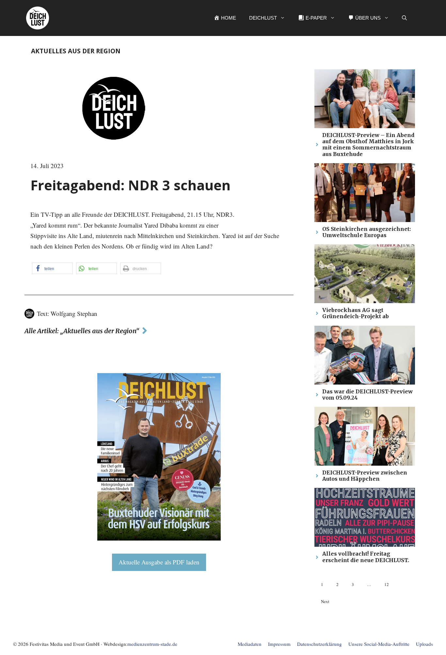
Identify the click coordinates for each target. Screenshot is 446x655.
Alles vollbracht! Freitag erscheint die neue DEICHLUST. (365, 556)
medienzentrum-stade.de (152, 644)
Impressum (279, 644)
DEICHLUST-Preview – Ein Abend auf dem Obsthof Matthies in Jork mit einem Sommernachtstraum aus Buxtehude (368, 144)
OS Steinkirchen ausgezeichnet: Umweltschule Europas (366, 232)
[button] (404, 18)
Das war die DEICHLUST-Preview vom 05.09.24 (367, 394)
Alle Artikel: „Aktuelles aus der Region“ (81, 331)
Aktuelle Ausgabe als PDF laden (159, 562)
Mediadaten (250, 644)
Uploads (424, 644)
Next (325, 601)
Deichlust (263, 18)
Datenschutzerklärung (319, 644)
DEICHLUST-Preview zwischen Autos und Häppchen (364, 475)
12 (386, 584)
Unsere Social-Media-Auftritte (378, 644)
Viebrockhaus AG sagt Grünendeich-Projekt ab (355, 313)
